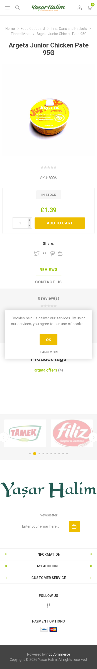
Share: (48, 243)
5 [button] (47, 453)
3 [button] (39, 453)
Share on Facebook (45, 253)
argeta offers (45, 370)
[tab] (48, 270)
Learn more (48, 352)
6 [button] (51, 453)
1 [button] (30, 453)
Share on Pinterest (52, 253)
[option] (25, 433)
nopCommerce (58, 654)
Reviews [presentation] (49, 269)
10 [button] (67, 453)
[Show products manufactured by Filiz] (72, 433)
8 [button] (59, 453)
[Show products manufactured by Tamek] (25, 433)
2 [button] (34, 453)
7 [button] (55, 453)
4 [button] (43, 453)
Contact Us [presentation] (48, 282)
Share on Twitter (37, 253)
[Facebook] (48, 605)
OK (48, 339)
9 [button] (63, 453)
